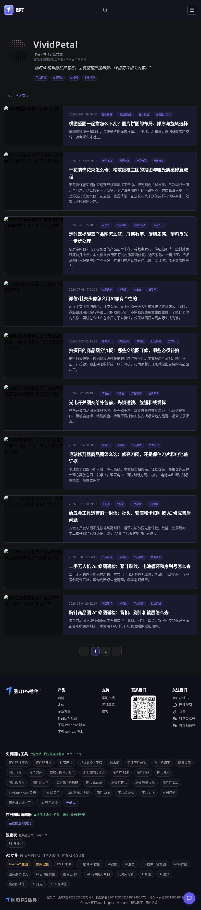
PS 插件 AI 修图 (89, 864)
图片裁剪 (163, 772)
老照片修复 (126, 874)
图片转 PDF (121, 772)
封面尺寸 (66, 762)
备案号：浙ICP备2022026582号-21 (69, 897)
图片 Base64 (94, 782)
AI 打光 (38, 884)
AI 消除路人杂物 (98, 874)
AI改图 (112, 864)
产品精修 (41, 77)
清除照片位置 (136, 762)
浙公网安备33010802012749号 (170, 897)
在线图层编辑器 (20, 823)
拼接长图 (184, 762)
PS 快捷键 (16, 843)
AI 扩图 (146, 874)
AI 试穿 (164, 874)
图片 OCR (103, 792)
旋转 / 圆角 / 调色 (62, 772)
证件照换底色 (18, 762)
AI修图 (74, 77)
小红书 (184, 698)
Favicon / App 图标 (22, 792)
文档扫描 (169, 792)
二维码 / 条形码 (67, 782)
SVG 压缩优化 (145, 782)
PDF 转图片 (52, 792)
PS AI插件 (64, 864)
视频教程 (108, 704)
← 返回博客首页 (16, 95)
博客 (105, 711)
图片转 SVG (126, 792)
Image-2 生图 (18, 864)
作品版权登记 (67, 718)
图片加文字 (41, 782)
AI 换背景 (180, 864)
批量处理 (89, 77)
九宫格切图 (162, 762)
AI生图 (130, 864)
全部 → (71, 802)
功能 (61, 698)
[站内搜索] (105, 10)
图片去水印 (71, 874)
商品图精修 (17, 884)
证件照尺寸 (44, 762)
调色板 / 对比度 (20, 802)
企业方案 (64, 711)
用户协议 (152, 903)
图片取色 (35, 772)
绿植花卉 (58, 77)
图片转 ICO (170, 782)
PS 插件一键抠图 (154, 864)
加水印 (114, 762)
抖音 (182, 711)
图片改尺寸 (17, 782)
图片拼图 (15, 772)
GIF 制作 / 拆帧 (78, 792)
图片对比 (148, 792)
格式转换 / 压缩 (91, 762)
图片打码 (143, 772)
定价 (61, 704)
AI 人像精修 (58, 884)
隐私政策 (137, 903)
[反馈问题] (189, 898)
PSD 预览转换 (48, 802)
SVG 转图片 (119, 782)
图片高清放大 (18, 874)
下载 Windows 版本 (72, 725)
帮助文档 (108, 698)
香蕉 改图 (42, 864)
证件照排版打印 (93, 772)
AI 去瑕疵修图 (45, 874)
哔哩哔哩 (185, 704)
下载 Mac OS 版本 (70, 731)
